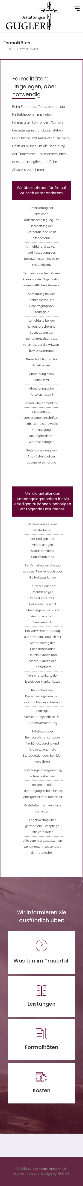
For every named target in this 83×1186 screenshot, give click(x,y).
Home (7, 49)
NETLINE (63, 1173)
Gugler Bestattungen (45, 1169)
